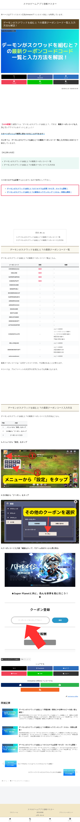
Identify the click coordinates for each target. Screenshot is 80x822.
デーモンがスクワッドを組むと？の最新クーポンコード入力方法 (40, 240)
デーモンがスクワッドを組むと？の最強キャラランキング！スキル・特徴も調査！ (39, 192)
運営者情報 (40, 812)
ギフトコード (26, 659)
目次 (37, 233)
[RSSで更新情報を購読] (40, 690)
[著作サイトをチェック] (20, 685)
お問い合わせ (40, 815)
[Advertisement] (40, 106)
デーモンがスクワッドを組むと (11, 659)
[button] (66, 82)
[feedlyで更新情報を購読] (59, 685)
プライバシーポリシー (66, 812)
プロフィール (14, 812)
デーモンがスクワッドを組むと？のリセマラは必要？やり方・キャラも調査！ (37, 189)
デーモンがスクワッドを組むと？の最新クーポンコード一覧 (39, 237)
